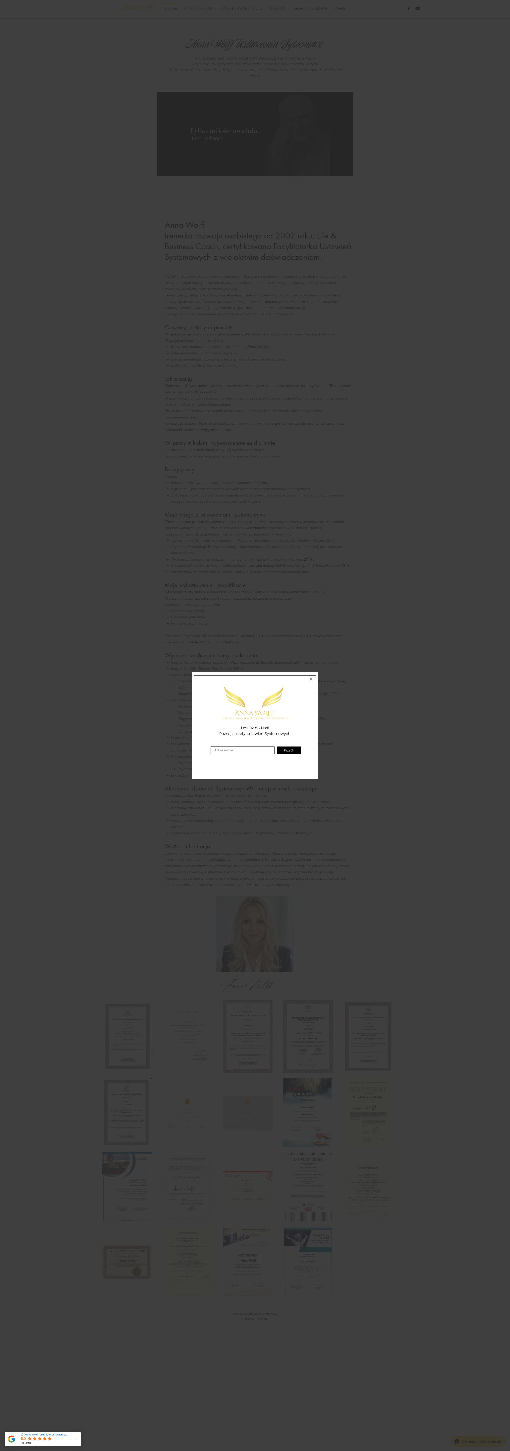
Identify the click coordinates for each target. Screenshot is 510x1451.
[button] (311, 679)
